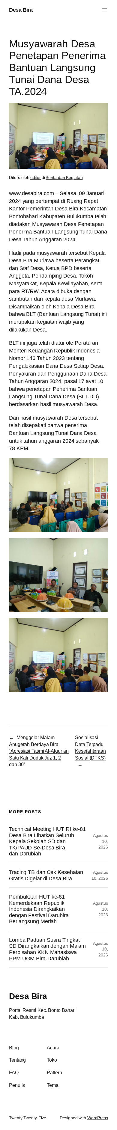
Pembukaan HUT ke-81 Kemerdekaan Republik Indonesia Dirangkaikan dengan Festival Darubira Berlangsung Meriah (39, 909)
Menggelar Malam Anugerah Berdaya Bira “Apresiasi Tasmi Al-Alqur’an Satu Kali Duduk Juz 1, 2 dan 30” (39, 751)
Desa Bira (21, 10)
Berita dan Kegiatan (64, 177)
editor (35, 177)
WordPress (97, 1117)
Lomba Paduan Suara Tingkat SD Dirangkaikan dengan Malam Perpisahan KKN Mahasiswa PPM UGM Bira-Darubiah (47, 949)
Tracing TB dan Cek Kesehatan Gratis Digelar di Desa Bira (46, 875)
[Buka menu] (104, 9)
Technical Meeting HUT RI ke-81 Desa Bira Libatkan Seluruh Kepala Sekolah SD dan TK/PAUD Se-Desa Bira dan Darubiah (47, 841)
